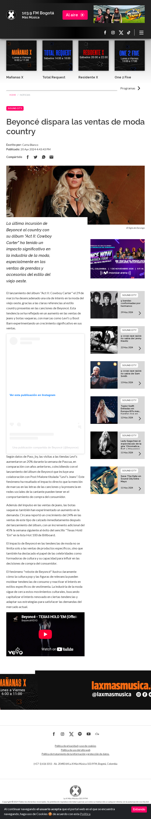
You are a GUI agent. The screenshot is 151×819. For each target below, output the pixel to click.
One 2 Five (123, 77)
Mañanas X (14, 77)
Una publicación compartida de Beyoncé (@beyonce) (45, 447)
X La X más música (121, 32)
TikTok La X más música (128, 32)
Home (12, 95)
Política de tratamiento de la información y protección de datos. (76, 754)
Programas (127, 88)
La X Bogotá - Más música (11, 15)
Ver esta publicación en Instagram (32, 395)
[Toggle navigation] (141, 32)
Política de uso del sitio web (75, 750)
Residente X (88, 77)
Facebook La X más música (105, 32)
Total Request (53, 77)
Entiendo (139, 809)
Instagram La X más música (113, 32)
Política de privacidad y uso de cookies (75, 746)
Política (85, 814)
